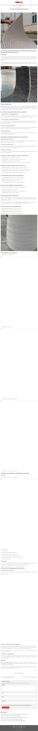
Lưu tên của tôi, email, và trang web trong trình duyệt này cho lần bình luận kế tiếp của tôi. (17, 705)
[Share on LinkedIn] (23, 673)
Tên (2, 692)
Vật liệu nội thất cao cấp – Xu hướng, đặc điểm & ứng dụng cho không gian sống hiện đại (15, 714)
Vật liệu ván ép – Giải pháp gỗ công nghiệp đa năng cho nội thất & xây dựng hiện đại (14, 717)
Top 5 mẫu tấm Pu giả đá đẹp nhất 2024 (8, 677)
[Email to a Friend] (20, 673)
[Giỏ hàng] (36, 2)
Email (3, 696)
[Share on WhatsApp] (15, 673)
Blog (25, 728)
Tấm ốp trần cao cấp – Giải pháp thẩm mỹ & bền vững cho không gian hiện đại (13, 720)
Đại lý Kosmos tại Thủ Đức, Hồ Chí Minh (29, 677)
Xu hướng (18, 7)
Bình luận (3, 684)
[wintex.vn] (19, 2)
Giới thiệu (13, 728)
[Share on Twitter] (18, 673)
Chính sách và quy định (20, 728)
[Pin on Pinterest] (21, 673)
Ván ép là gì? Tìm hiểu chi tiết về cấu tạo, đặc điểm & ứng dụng (10, 715)
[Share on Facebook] (16, 673)
